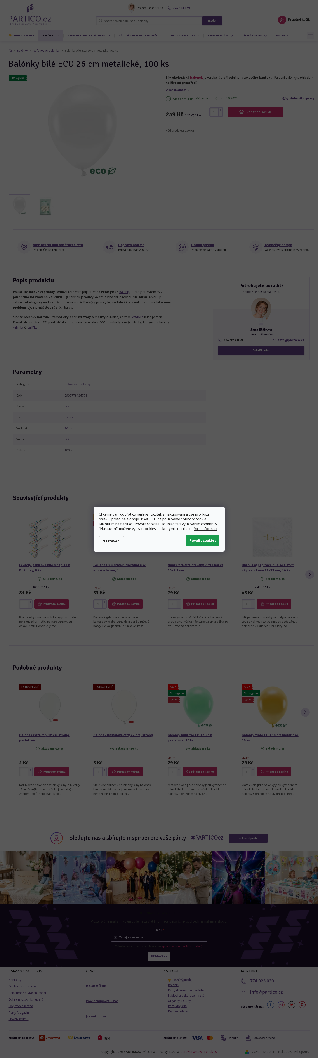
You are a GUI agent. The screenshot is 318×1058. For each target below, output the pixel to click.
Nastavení (112, 541)
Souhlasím (202, 540)
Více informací (205, 528)
